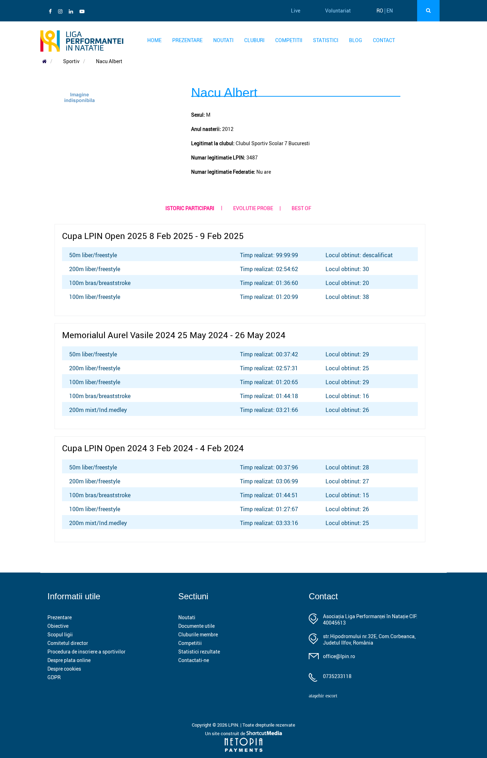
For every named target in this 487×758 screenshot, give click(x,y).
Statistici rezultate (199, 651)
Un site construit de (225, 733)
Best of (301, 208)
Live (295, 10)
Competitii (288, 40)
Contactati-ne (193, 660)
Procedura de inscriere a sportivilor (86, 651)
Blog (355, 40)
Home (154, 40)
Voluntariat (338, 10)
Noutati (223, 40)
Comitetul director (67, 643)
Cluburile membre (198, 634)
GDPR (54, 677)
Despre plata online (69, 660)
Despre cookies (64, 668)
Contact (384, 40)
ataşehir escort (323, 695)
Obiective (57, 625)
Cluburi (254, 40)
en (389, 10)
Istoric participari (189, 208)
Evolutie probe (253, 208)
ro (379, 10)
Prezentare (187, 40)
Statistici (325, 40)
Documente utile (196, 625)
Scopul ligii (60, 634)
